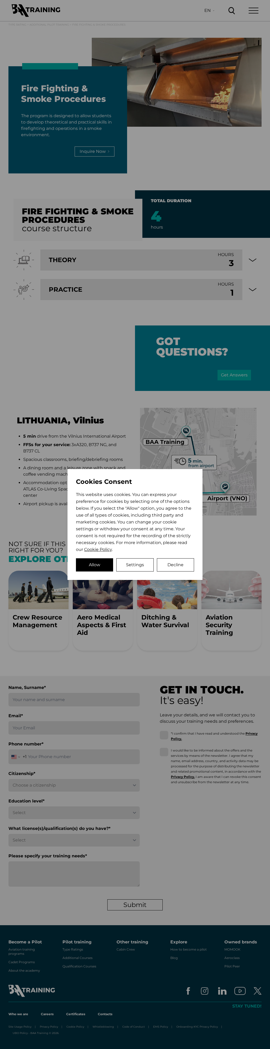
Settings (135, 564)
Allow (94, 564)
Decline (175, 564)
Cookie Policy (98, 549)
